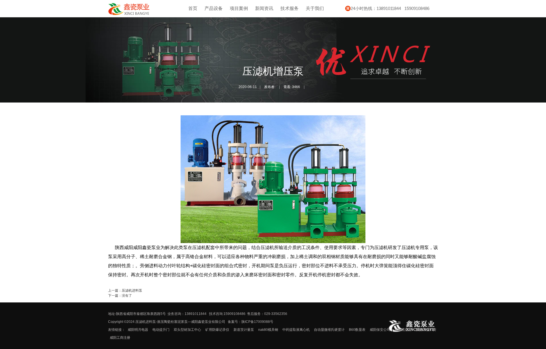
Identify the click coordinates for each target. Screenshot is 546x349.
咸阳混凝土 (402, 330)
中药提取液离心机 (296, 330)
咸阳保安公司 (380, 330)
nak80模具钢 (268, 330)
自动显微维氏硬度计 (329, 330)
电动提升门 (160, 330)
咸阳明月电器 (138, 330)
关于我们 (315, 8)
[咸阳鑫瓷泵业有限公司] (129, 14)
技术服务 (289, 8)
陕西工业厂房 (426, 330)
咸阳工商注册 (120, 338)
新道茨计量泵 (243, 330)
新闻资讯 (264, 8)
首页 (192, 8)
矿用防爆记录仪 (217, 330)
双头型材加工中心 (187, 330)
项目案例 (239, 8)
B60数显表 (357, 330)
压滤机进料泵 (132, 290)
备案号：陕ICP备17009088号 (250, 322)
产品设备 (213, 8)
